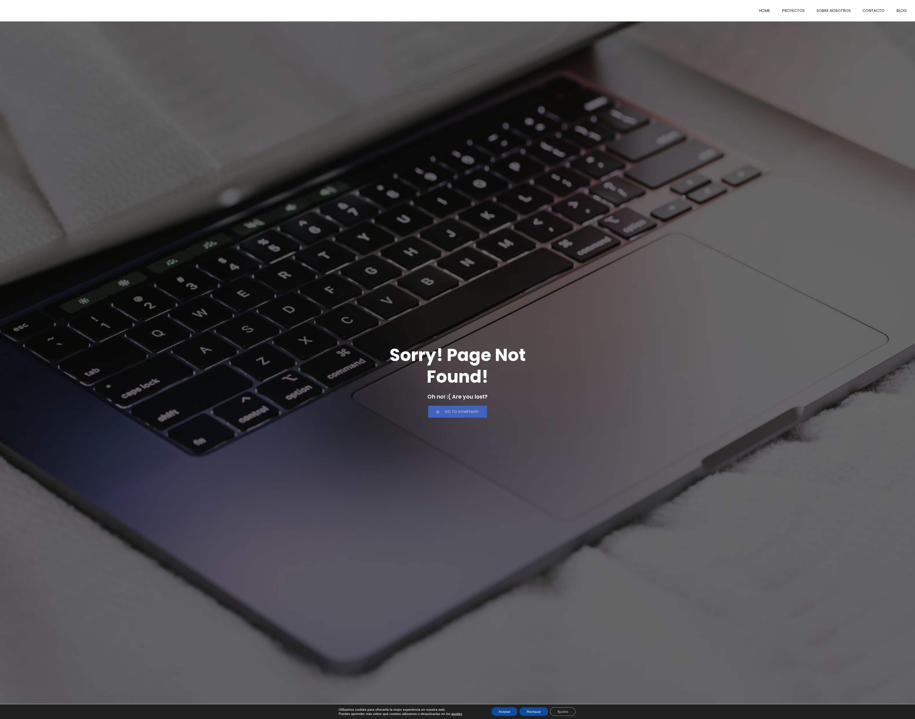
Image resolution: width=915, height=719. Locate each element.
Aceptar (504, 712)
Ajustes (562, 712)
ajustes (456, 714)
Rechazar (534, 712)
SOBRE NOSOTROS (834, 10)
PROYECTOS (793, 10)
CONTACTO (873, 10)
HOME (764, 10)
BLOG (901, 10)
